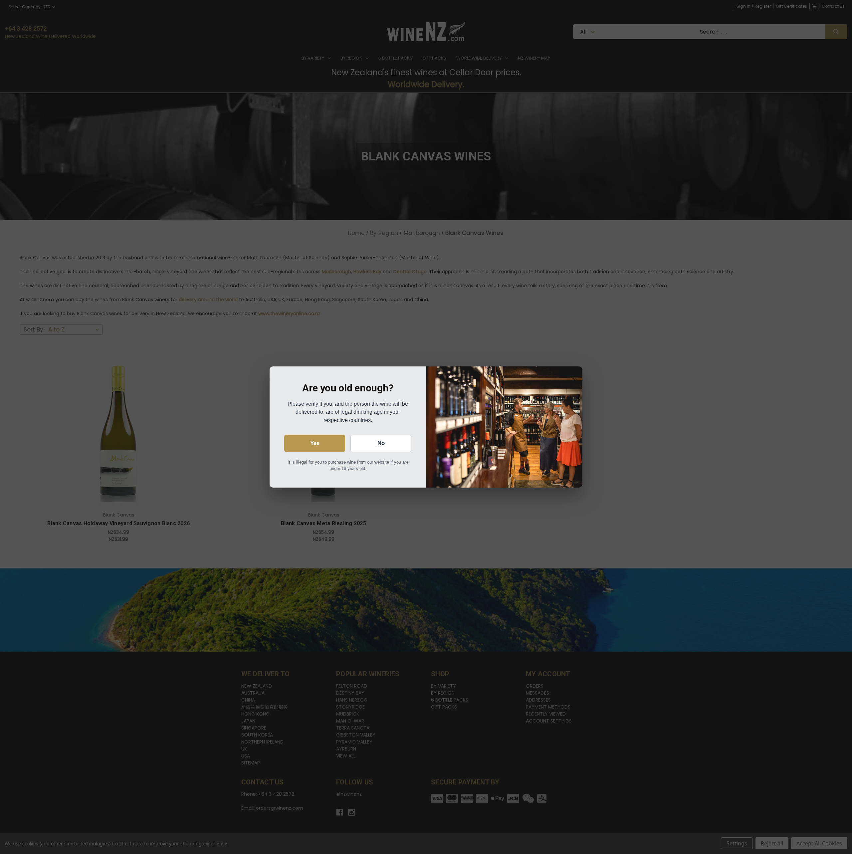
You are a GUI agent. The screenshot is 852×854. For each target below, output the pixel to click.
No (381, 443)
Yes (315, 443)
